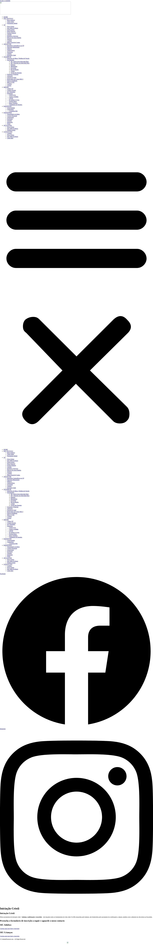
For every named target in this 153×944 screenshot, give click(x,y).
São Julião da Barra (12, 28)
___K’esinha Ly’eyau (13, 100)
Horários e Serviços (12, 36)
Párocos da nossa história (14, 37)
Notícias (9, 39)
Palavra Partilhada (12, 81)
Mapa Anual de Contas (13, 42)
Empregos (10, 93)
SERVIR (6, 87)
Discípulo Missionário (13, 47)
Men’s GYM (10, 82)
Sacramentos (10, 60)
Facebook (10, 119)
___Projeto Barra (12, 101)
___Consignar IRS (12, 111)
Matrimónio (14, 66)
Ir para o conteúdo (5, 1)
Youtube (9, 120)
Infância (9, 49)
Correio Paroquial (12, 116)
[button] (76, 293)
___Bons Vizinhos (12, 103)
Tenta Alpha (10, 22)
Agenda (9, 34)
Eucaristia (13, 68)
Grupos (9, 85)
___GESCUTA (11, 95)
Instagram (10, 122)
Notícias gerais (11, 130)
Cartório (9, 41)
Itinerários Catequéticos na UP (15, 45)
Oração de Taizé (11, 77)
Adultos (9, 53)
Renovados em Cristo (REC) (15, 79)
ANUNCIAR (7, 44)
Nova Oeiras (10, 26)
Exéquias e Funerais (12, 74)
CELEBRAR (7, 57)
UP (4, 25)
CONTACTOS (8, 132)
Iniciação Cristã (11, 55)
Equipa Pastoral (11, 33)
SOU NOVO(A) (8, 18)
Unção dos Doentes (16, 73)
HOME (6, 17)
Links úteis (10, 138)
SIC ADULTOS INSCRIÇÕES (20, 61)
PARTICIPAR (8, 112)
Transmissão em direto (13, 114)
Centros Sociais (11, 90)
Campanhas (10, 109)
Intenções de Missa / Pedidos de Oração (18, 58)
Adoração (10, 76)
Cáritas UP (10, 88)
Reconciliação (15, 69)
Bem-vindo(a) (11, 20)
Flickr (8, 124)
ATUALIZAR (8, 125)
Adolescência (11, 50)
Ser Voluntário (11, 92)
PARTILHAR (8, 106)
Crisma (13, 71)
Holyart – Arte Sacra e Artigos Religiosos (86, 942)
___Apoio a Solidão (12, 96)
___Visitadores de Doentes (14, 104)
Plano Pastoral (11, 31)
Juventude (10, 52)
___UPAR (10, 98)
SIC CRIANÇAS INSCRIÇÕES (20, 63)
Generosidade (11, 108)
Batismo (13, 65)
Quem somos (10, 29)
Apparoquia (10, 117)
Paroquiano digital (12, 23)
